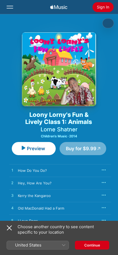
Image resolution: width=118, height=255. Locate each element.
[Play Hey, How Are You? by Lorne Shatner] (12, 183)
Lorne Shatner (59, 129)
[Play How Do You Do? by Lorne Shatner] (12, 170)
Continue (92, 245)
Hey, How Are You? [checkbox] (35, 183)
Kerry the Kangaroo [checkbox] (34, 195)
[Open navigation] (10, 7)
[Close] (9, 227)
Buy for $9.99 (81, 148)
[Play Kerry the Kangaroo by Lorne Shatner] (12, 195)
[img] (58, 7)
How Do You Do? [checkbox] (32, 170)
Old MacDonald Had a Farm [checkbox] (41, 208)
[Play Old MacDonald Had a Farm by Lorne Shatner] (12, 208)
